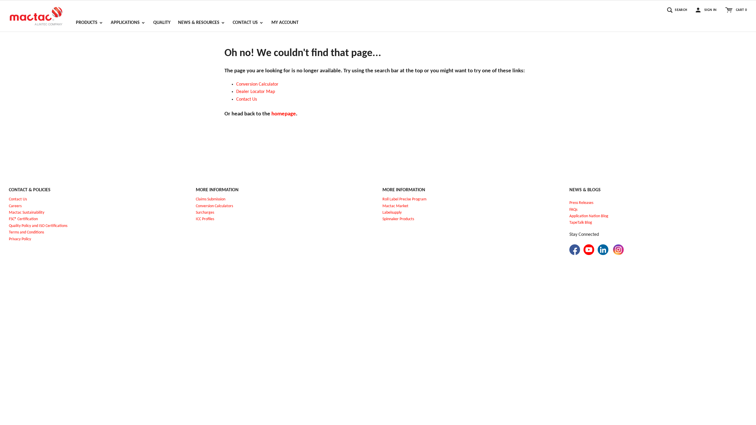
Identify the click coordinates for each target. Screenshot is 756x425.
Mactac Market (395, 206)
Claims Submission (210, 199)
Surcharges (205, 212)
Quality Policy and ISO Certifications (38, 226)
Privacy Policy (20, 239)
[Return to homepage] (36, 13)
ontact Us (248, 99)
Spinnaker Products (398, 219)
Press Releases (581, 203)
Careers (15, 206)
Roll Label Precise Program (404, 199)
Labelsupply (392, 212)
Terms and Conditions (26, 232)
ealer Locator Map (257, 91)
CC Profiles (205, 219)
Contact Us (18, 199)
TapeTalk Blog (580, 222)
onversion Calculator (258, 84)
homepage (283, 114)
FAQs (573, 209)
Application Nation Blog (588, 216)
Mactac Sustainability (26, 212)
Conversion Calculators (214, 206)
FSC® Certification (23, 219)
